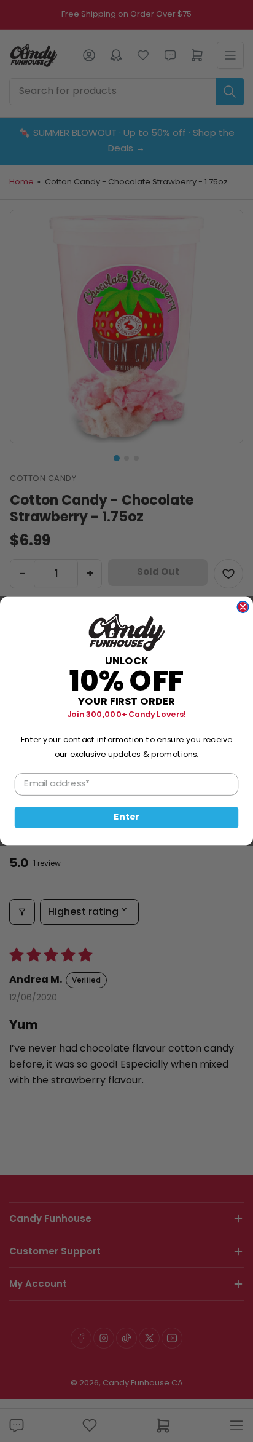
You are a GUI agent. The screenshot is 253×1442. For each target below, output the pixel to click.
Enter (126, 818)
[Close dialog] (242, 606)
